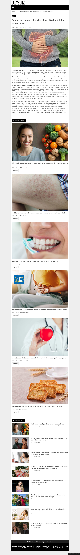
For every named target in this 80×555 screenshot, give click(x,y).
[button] (67, 7)
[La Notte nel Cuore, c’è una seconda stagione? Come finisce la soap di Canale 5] (20, 528)
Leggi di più (15, 170)
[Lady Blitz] (18, 2)
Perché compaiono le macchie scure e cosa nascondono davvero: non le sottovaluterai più (38, 213)
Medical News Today (28, 85)
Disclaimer (49, 542)
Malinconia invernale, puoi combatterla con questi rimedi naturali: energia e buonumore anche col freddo (48, 425)
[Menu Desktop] (13, 7)
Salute (13, 16)
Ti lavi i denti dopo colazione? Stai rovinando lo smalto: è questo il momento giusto (36, 261)
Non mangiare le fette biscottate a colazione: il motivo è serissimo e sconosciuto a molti (37, 406)
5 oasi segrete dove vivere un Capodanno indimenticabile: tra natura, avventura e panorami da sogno (49, 496)
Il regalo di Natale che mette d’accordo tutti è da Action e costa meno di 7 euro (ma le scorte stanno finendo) (49, 467)
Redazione (30, 542)
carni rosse (37, 108)
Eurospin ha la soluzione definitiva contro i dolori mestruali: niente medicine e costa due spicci (39, 310)
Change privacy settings (74, 553)
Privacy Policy (40, 542)
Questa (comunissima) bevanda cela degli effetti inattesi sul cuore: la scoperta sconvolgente (39, 358)
